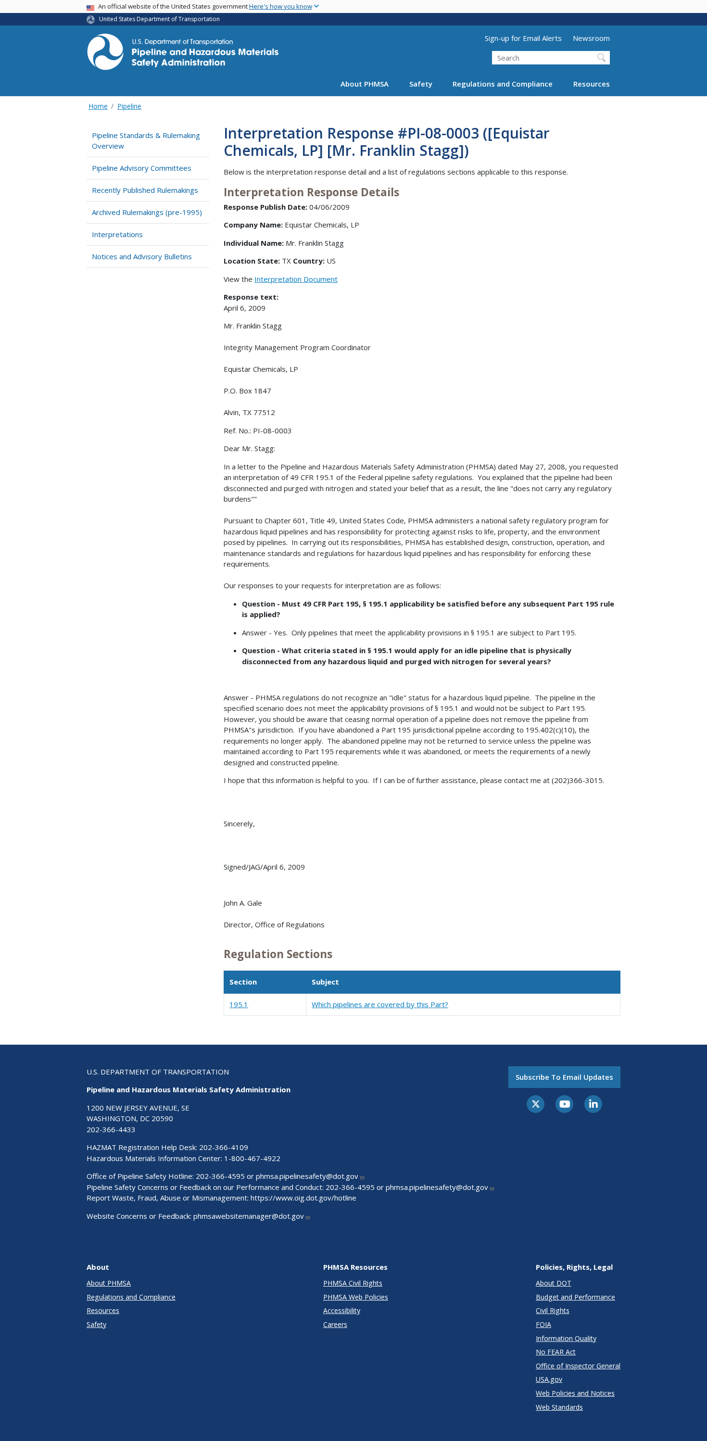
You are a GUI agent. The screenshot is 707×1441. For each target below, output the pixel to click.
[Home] (183, 54)
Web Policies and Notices (575, 1393)
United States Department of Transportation (159, 19)
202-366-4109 (223, 1147)
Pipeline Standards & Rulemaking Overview (146, 140)
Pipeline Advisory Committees (141, 168)
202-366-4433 (111, 1129)
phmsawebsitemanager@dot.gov (248, 1216)
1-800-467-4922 (252, 1158)
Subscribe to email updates (564, 1077)
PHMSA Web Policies (355, 1297)
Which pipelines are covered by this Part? (380, 1004)
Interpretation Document (296, 279)
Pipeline (129, 106)
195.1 (238, 1004)
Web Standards (559, 1407)
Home (98, 106)
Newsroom (591, 38)
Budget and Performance (575, 1297)
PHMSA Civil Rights (352, 1283)
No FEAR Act (556, 1351)
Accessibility (341, 1310)
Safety (420, 83)
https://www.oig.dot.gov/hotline (303, 1197)
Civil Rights (552, 1310)
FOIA (543, 1324)
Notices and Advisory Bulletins (142, 256)
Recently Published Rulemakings (145, 190)
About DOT (553, 1283)
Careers (335, 1324)
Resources (591, 83)
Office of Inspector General (578, 1365)
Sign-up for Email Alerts (523, 38)
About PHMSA (365, 83)
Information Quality (566, 1338)
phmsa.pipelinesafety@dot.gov (307, 1176)
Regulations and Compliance (503, 83)
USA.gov (549, 1379)
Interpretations (117, 234)
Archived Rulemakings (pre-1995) (147, 212)
